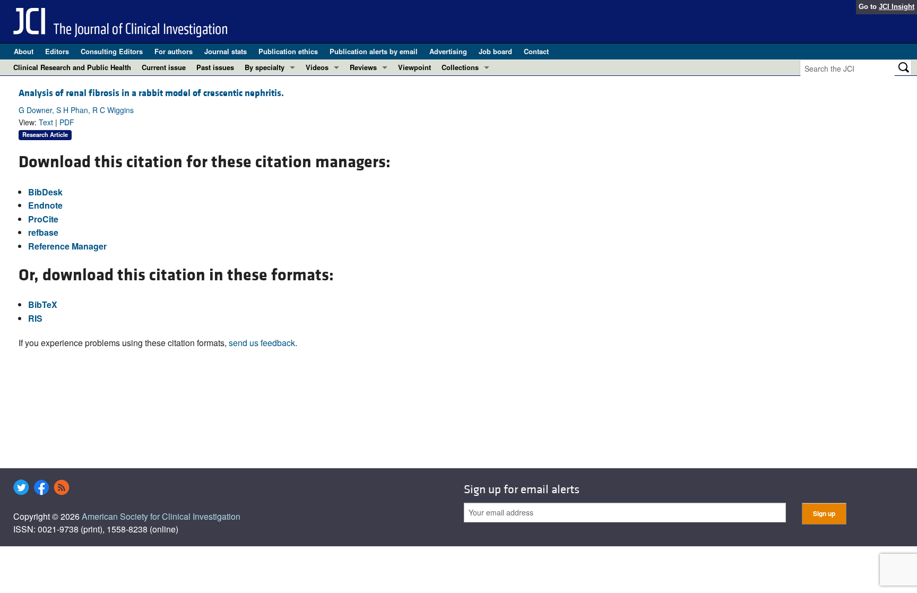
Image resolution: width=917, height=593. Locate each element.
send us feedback (262, 343)
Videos (317, 67)
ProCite (43, 219)
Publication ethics (288, 51)
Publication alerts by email (374, 51)
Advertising (448, 51)
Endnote (45, 205)
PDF (66, 122)
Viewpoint (414, 67)
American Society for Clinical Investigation (161, 516)
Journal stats (225, 51)
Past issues (215, 67)
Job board (495, 51)
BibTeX (42, 304)
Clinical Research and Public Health (72, 67)
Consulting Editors (112, 51)
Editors (57, 51)
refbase (43, 232)
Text (46, 122)
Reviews (363, 67)
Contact (536, 51)
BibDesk (45, 192)
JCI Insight (896, 7)
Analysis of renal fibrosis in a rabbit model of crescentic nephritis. (151, 93)
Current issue (164, 67)
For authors (173, 51)
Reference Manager (67, 246)
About (23, 51)
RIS (35, 318)
